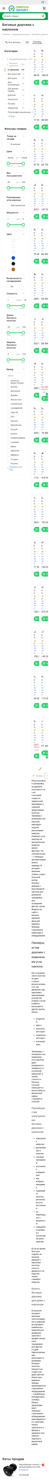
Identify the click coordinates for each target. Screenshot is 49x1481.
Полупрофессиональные (17, 112)
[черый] (11, 252)
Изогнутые (16, 99)
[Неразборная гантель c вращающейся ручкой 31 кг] (10, 1470)
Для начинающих (16, 83)
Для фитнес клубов (16, 89)
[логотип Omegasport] (18, 8)
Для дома (16, 78)
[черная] (11, 246)
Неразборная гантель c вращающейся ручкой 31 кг (30, 1465)
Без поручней (16, 74)
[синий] (11, 257)
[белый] (11, 240)
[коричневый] (11, 269)
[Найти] (43, 16)
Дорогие (16, 95)
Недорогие (16, 108)
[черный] (11, 263)
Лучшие (16, 103)
